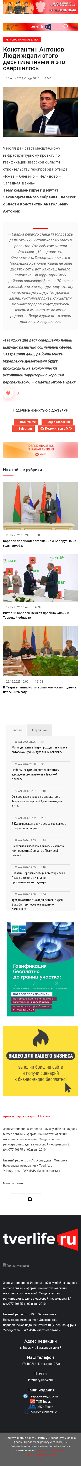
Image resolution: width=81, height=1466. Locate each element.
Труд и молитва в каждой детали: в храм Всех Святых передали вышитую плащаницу (37, 904)
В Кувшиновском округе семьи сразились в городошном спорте (39, 826)
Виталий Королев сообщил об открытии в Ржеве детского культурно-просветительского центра (38, 877)
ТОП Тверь (43, 1401)
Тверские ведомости (43, 1396)
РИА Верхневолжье (43, 1412)
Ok (40, 1459)
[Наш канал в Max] (30, 1200)
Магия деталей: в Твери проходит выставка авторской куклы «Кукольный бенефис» (39, 750)
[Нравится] (8, 393)
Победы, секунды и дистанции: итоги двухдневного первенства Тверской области (35, 774)
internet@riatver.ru (40, 1380)
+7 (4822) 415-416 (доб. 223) (40, 1363)
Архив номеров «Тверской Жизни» (26, 1116)
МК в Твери (45, 1406)
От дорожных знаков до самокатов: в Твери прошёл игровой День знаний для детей (37, 801)
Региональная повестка (22, 39)
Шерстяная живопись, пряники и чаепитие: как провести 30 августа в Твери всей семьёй (38, 850)
